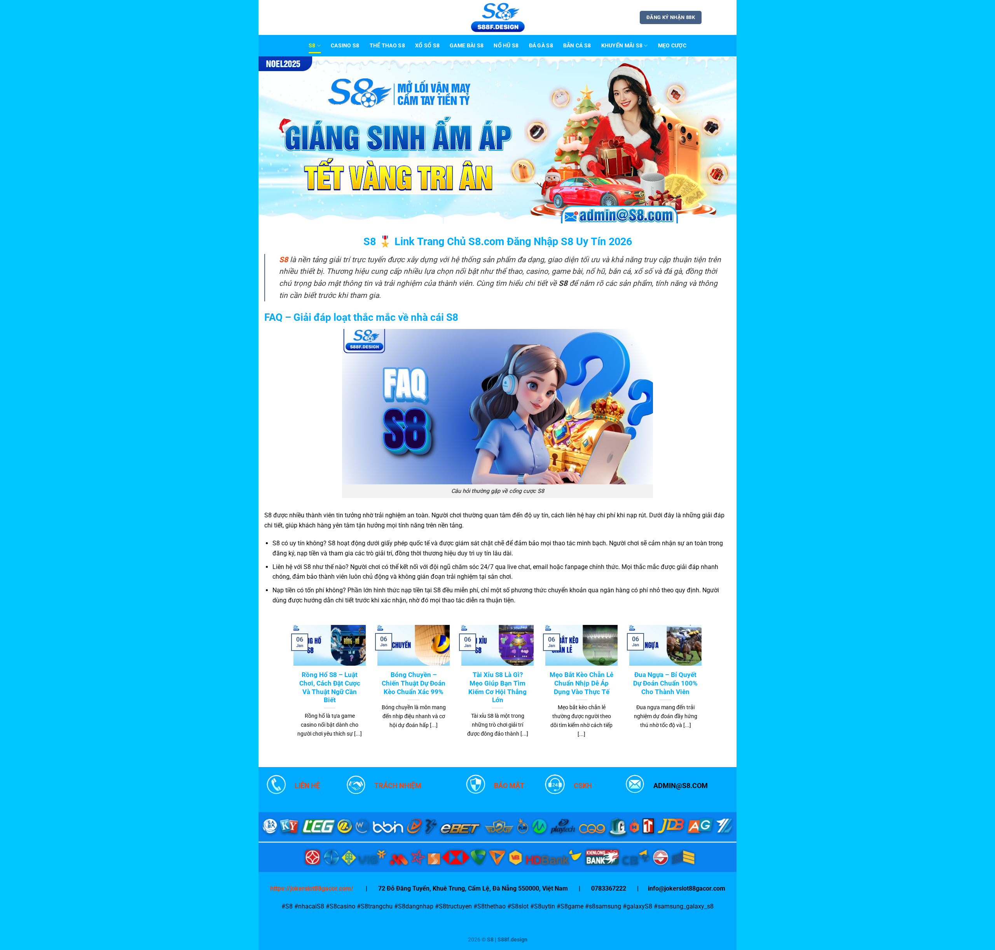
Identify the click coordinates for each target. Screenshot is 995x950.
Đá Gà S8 (541, 45)
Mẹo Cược (672, 45)
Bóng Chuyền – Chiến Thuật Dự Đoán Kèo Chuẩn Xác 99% (413, 683)
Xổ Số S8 (427, 45)
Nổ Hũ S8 (506, 45)
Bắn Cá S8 (577, 45)
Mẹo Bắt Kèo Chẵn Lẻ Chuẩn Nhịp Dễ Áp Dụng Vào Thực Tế (581, 683)
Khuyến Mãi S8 (622, 45)
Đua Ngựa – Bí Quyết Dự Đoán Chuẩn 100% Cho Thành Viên (665, 683)
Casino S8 (345, 45)
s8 (312, 45)
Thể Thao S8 (387, 45)
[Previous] (278, 140)
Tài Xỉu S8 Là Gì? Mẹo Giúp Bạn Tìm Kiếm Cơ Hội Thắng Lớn (497, 687)
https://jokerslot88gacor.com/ (311, 888)
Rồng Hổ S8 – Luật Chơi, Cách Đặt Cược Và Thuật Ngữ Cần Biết (329, 687)
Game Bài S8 (467, 45)
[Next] (717, 140)
